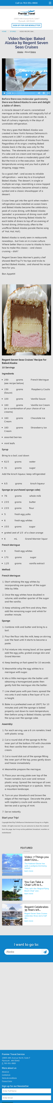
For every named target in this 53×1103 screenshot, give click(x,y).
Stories (13, 31)
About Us (5, 1072)
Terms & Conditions (9, 1078)
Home (4, 31)
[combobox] (22, 952)
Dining (33, 52)
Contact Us (6, 1075)
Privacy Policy (7, 1081)
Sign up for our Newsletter (26, 25)
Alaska (20, 52)
